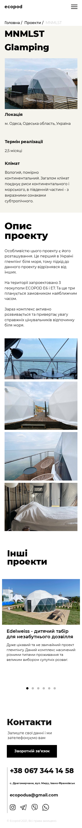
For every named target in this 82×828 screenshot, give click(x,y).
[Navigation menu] (74, 7)
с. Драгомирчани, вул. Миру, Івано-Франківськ (42, 783)
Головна (12, 23)
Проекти (32, 23)
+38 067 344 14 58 (42, 771)
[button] (27, 688)
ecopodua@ (22, 795)
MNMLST (54, 23)
